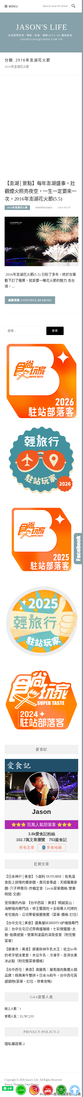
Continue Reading (36, 300)
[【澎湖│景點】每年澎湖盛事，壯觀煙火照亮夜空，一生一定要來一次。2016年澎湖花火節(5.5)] (41, 241)
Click (78, 548)
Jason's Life (41, 27)
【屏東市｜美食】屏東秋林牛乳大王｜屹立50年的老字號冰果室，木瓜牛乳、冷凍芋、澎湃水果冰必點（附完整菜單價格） (41, 955)
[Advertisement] (41, 132)
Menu (13, 6)
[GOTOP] (74, 1090)
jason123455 (43, 207)
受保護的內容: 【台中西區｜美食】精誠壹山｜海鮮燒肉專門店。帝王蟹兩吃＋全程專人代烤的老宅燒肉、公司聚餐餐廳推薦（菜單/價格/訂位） (42, 908)
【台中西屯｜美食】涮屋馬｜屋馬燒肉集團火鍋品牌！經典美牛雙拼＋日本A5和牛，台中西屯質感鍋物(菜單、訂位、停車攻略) (41, 975)
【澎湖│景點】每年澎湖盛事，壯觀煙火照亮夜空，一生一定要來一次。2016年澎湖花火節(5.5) (41, 191)
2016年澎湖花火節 (17, 207)
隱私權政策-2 (15, 1044)
